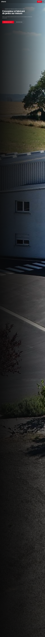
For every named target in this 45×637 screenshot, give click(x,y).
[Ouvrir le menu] (43, 1)
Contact (39, 1)
